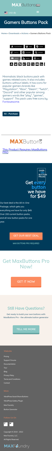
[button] (37, 12)
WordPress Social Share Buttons (16, 397)
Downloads (14, 33)
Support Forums (10, 360)
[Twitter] (11, 424)
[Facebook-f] (6, 424)
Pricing (6, 356)
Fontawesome (11, 101)
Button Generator (10, 409)
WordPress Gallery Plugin (13, 401)
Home (4, 33)
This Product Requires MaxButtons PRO (25, 151)
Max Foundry (9, 405)
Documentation (10, 364)
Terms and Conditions (12, 379)
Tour (5, 368)
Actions (24, 33)
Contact (7, 383)
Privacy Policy (9, 375)
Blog (5, 372)
